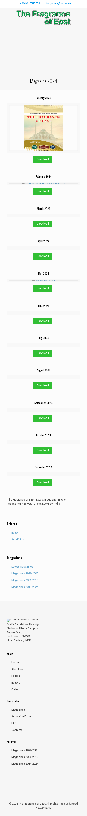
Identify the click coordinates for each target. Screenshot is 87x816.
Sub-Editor (17, 539)
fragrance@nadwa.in (59, 3)
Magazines (18, 709)
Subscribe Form (21, 716)
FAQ (13, 723)
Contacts (16, 729)
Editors (15, 682)
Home (15, 662)
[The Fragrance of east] (43, 18)
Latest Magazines (22, 566)
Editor (15, 532)
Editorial (16, 675)
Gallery (15, 689)
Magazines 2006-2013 (24, 580)
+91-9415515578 (30, 3)
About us (17, 669)
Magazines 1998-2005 (24, 573)
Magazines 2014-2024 (24, 586)
